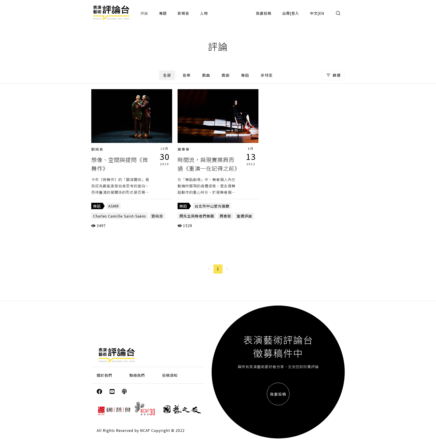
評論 (144, 13)
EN (321, 13)
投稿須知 (170, 375)
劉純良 (97, 149)
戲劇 (226, 75)
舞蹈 (245, 75)
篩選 (337, 75)
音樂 (187, 75)
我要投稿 (263, 13)
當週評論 (244, 216)
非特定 (267, 75)
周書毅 (225, 216)
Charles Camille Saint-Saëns (119, 216)
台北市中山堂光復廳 (212, 206)
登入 (295, 13)
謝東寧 (184, 149)
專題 (163, 13)
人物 (204, 13)
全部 (167, 75)
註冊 (286, 13)
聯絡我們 (137, 375)
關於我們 (104, 375)
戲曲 (206, 75)
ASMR (113, 206)
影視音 (183, 13)
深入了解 (132, 116)
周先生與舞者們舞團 (196, 216)
